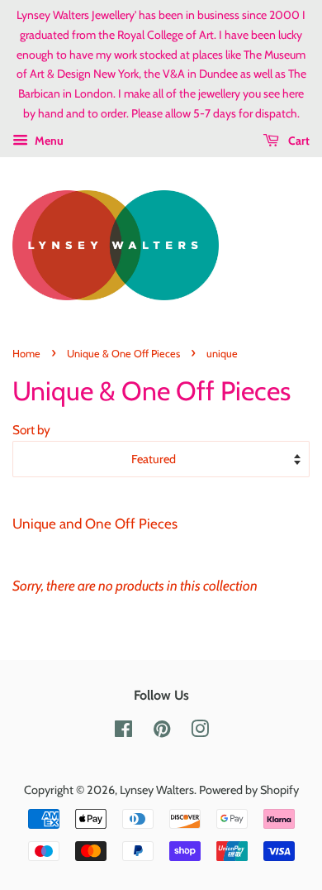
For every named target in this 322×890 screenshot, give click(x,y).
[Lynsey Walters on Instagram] (200, 732)
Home (26, 353)
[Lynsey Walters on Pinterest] (162, 732)
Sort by (31, 430)
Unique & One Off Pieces (123, 353)
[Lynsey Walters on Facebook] (123, 732)
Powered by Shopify (249, 789)
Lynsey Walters (157, 789)
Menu (48, 140)
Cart (298, 140)
